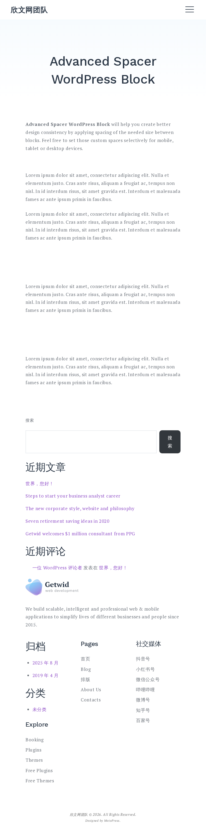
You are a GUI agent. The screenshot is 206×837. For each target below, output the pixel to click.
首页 (85, 659)
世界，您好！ (39, 483)
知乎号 (143, 710)
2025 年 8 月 (45, 663)
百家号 (143, 720)
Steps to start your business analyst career (72, 496)
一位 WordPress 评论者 (57, 568)
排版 (85, 679)
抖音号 (143, 659)
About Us (91, 689)
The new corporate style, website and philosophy (80, 508)
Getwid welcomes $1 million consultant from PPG (80, 533)
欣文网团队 (29, 9)
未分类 (39, 709)
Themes (34, 760)
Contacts (91, 700)
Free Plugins (39, 770)
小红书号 (145, 669)
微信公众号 (148, 679)
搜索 (29, 420)
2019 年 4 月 (45, 675)
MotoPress (112, 821)
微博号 (143, 700)
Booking (34, 740)
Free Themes (39, 781)
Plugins (33, 750)
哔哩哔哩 (145, 689)
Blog (86, 669)
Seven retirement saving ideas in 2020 (67, 521)
